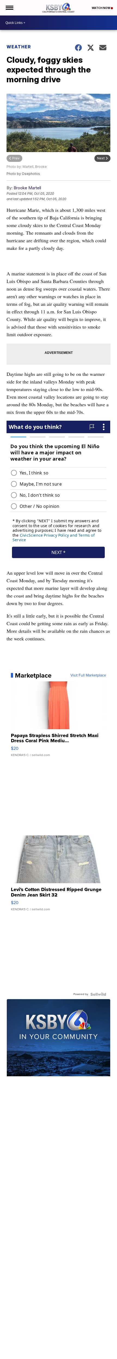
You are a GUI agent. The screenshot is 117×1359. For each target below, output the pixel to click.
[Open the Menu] (9, 7)
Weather (19, 46)
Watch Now (101, 8)
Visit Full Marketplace (88, 675)
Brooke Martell (27, 187)
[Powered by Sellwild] (98, 994)
